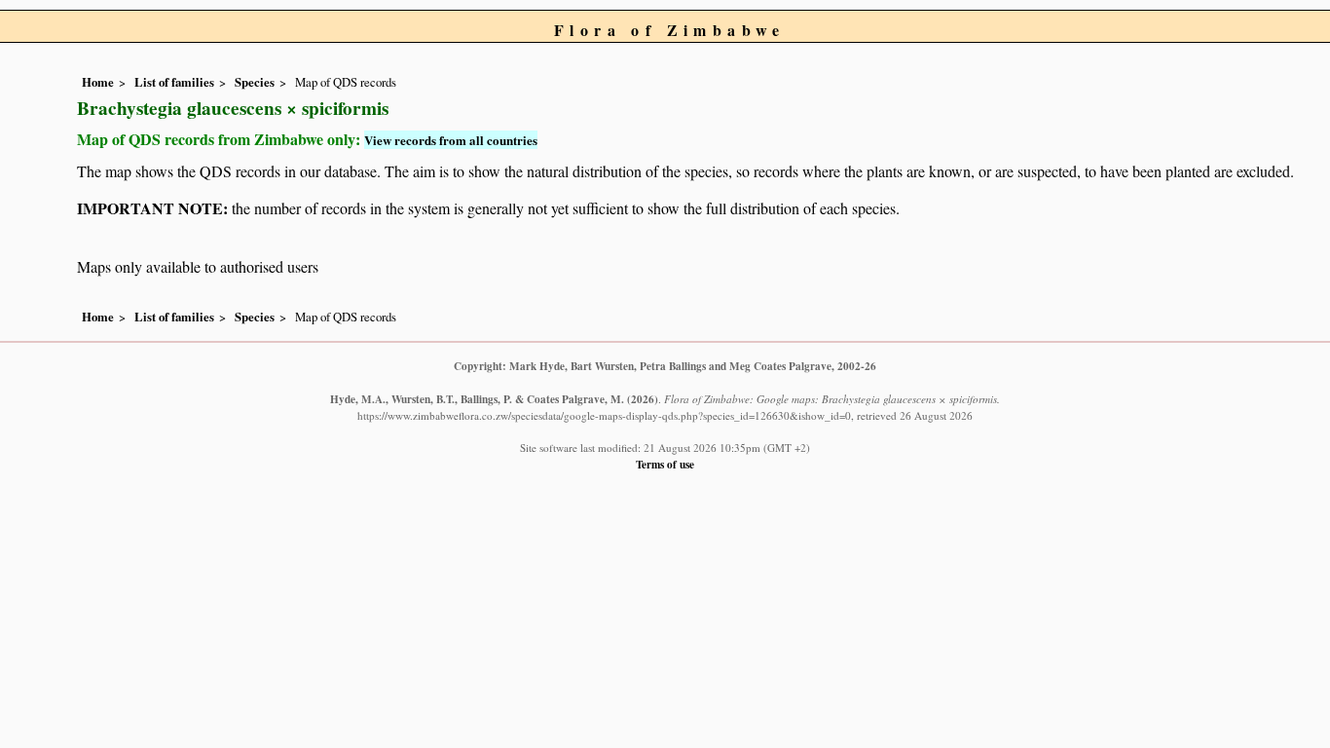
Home (98, 82)
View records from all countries (450, 140)
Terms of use (665, 464)
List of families (174, 82)
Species (255, 82)
